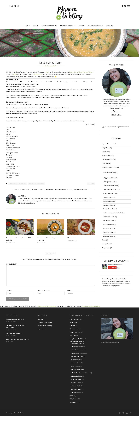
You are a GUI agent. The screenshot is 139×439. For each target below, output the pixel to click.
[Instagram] (18, 6)
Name (9, 290)
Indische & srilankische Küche (59, 189)
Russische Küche (108, 232)
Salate (104, 240)
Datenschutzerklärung (45, 326)
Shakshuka (71, 238)
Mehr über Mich (116, 115)
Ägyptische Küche (109, 178)
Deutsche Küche (108, 201)
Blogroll (40, 319)
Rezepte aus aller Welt (109, 167)
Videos (81, 26)
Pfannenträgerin (95, 26)
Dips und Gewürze (21, 189)
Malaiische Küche (108, 224)
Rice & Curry (22, 183)
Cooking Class (38, 74)
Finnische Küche (108, 205)
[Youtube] (12, 6)
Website (70, 290)
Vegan (31, 183)
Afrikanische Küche (109, 172)
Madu (15, 74)
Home (28, 26)
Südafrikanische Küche (111, 189)
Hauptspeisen (37, 189)
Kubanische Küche (108, 220)
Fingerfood (105, 148)
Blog (35, 26)
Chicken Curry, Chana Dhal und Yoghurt (81, 72)
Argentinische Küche (109, 193)
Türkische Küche (108, 236)
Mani (47, 72)
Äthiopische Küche (109, 182)
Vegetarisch (39, 183)
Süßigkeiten (106, 244)
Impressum (41, 329)
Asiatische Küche (108, 197)
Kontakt (109, 26)
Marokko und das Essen (14, 333)
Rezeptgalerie (80, 189)
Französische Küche (109, 209)
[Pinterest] (15, 6)
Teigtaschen (106, 248)
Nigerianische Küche (110, 185)
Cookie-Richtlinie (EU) (45, 322)
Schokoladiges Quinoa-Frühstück (17, 339)
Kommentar (11, 264)
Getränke (105, 152)
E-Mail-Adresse (43, 290)
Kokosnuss (12, 183)
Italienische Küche (108, 217)
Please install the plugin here (47, 306)
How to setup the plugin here (111, 286)
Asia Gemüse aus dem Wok (15, 319)
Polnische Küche (108, 228)
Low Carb (105, 163)
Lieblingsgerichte (49, 26)
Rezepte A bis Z (66, 26)
